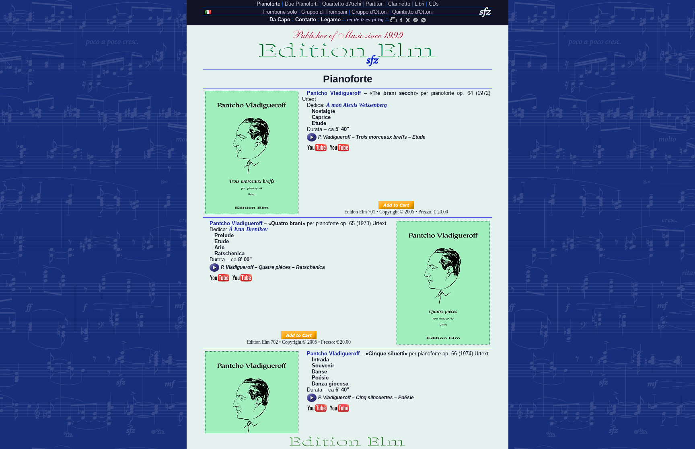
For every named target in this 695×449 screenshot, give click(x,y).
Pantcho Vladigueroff (334, 93)
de (356, 19)
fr (362, 19)
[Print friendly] (393, 20)
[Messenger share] (415, 20)
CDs (434, 4)
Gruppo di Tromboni (324, 12)
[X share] (407, 20)
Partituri (375, 4)
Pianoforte (268, 4)
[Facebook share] (400, 20)
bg (381, 19)
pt (374, 19)
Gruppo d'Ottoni (370, 12)
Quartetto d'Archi (341, 4)
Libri (419, 4)
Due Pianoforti (301, 4)
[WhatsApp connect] (423, 20)
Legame (331, 19)
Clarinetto (399, 4)
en (349, 19)
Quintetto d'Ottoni (412, 12)
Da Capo (279, 19)
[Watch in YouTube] (317, 147)
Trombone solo (279, 12)
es (368, 19)
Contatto (305, 19)
